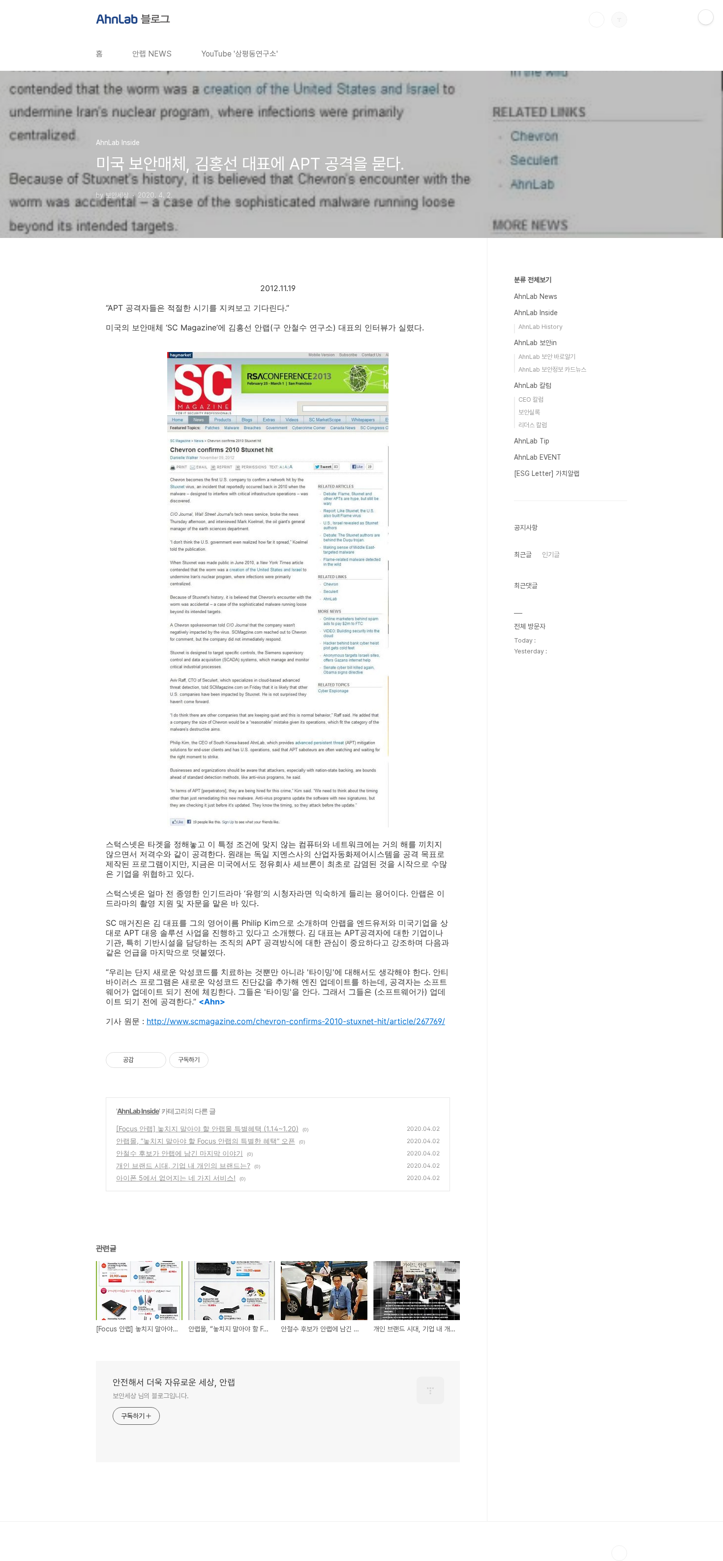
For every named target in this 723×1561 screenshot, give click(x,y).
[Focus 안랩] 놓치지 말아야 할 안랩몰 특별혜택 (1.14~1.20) (207, 1128)
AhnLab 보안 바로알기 (546, 356)
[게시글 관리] (155, 1060)
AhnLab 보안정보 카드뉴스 (552, 369)
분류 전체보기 (532, 280)
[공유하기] (143, 1060)
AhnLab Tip (531, 441)
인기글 (551, 555)
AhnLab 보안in (535, 343)
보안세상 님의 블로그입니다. (151, 1396)
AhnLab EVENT (537, 457)
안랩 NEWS (152, 54)
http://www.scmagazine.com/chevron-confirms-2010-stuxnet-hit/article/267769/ (296, 1021)
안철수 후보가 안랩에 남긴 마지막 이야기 (179, 1153)
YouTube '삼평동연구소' (239, 54)
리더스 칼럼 (532, 425)
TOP (619, 1553)
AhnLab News (535, 296)
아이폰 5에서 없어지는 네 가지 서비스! (176, 1178)
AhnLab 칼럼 (532, 385)
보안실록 (529, 412)
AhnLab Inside (138, 1111)
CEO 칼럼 (530, 399)
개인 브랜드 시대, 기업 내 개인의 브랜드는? (183, 1165)
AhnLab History (540, 326)
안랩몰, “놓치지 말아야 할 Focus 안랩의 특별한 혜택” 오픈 (205, 1141)
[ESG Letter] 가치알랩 (546, 473)
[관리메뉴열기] (705, 17)
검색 (596, 19)
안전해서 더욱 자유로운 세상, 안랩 (174, 1382)
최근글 (523, 555)
